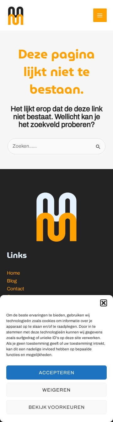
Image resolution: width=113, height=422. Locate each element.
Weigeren (56, 389)
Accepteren (56, 372)
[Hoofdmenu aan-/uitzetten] (100, 15)
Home (13, 273)
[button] (103, 303)
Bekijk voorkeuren (57, 407)
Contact (15, 288)
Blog (12, 280)
